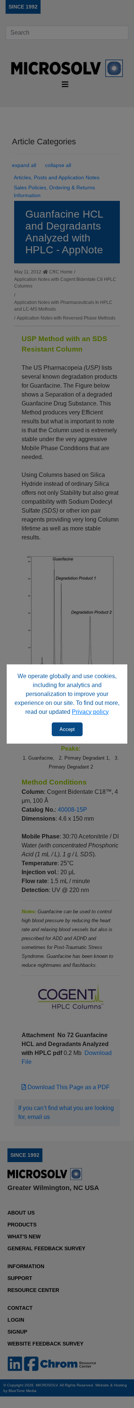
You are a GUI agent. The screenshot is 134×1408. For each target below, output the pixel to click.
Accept (67, 729)
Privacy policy (90, 712)
